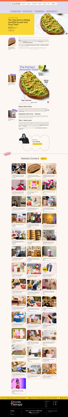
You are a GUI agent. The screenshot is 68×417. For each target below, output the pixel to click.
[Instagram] (55, 402)
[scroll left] (9, 11)
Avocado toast (25, 41)
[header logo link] (16, 3)
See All (42, 158)
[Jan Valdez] (24, 138)
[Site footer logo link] (26, 403)
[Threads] (12, 30)
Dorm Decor (23, 3)
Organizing (39, 3)
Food (48, 3)
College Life (28, 3)
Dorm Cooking (16, 17)
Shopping (44, 3)
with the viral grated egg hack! (27, 42)
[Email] (10, 30)
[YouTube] (55, 404)
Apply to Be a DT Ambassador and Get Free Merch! (24, 398)
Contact (46, 405)
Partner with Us (12, 414)
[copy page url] (13, 30)
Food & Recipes (10, 17)
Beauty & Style (34, 3)
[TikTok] (53, 402)
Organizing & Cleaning (15, 372)
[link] (16, 11)
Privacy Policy (50, 411)
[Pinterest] (54, 3)
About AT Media (12, 411)
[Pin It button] (66, 33)
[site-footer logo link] (12, 410)
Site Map (46, 406)
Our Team (46, 402)
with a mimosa (41, 41)
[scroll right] (58, 11)
